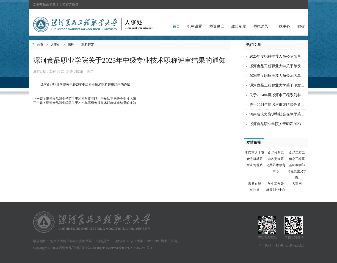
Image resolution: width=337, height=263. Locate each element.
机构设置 (194, 26)
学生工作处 (276, 183)
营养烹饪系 (276, 159)
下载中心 (282, 26)
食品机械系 (255, 159)
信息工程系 (297, 159)
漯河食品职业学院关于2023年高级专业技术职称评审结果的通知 (91, 103)
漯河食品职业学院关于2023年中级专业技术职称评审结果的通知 (85, 84)
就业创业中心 (275, 190)
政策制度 (238, 26)
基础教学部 (297, 165)
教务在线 (254, 183)
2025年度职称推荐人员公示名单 (275, 56)
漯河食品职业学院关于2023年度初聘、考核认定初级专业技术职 (91, 99)
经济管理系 (255, 165)
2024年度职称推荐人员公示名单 (275, 76)
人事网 (297, 183)
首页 (176, 26)
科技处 (255, 190)
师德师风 (260, 26)
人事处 (55, 44)
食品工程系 (297, 152)
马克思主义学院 (297, 174)
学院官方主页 (254, 152)
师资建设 (216, 26)
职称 (301, 26)
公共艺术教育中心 (275, 168)
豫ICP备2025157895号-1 (135, 248)
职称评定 (87, 44)
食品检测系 (276, 152)
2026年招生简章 (44, 4)
